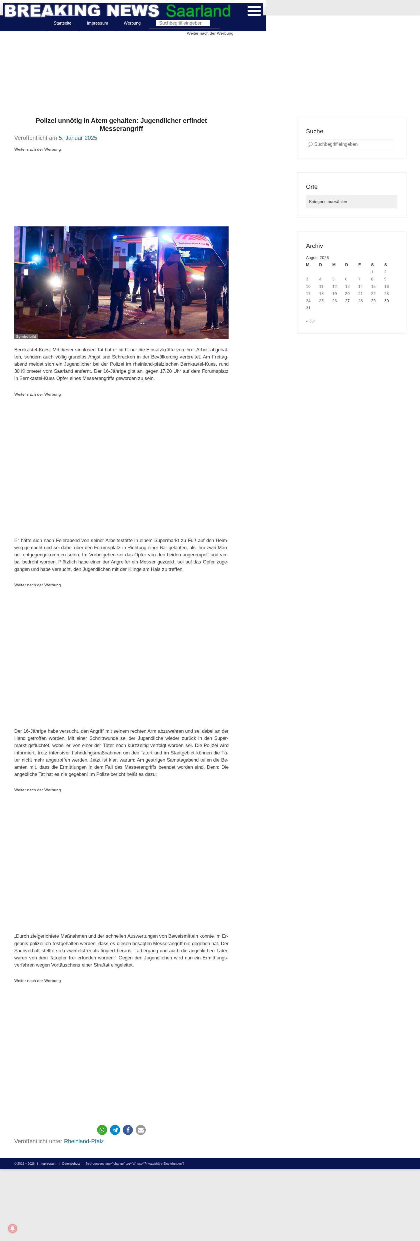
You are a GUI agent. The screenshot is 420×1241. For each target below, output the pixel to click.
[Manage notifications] (12, 1228)
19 (334, 293)
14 (360, 286)
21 (360, 293)
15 (373, 286)
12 (334, 286)
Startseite (62, 23)
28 (360, 300)
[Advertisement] (210, 77)
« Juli (310, 321)
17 (308, 293)
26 (334, 300)
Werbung (132, 23)
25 (321, 300)
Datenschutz (71, 1163)
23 (386, 293)
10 (308, 286)
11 (321, 286)
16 (386, 286)
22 (373, 293)
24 (308, 300)
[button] (102, 1130)
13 (347, 286)
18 (321, 293)
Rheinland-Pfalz (84, 1141)
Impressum (97, 23)
